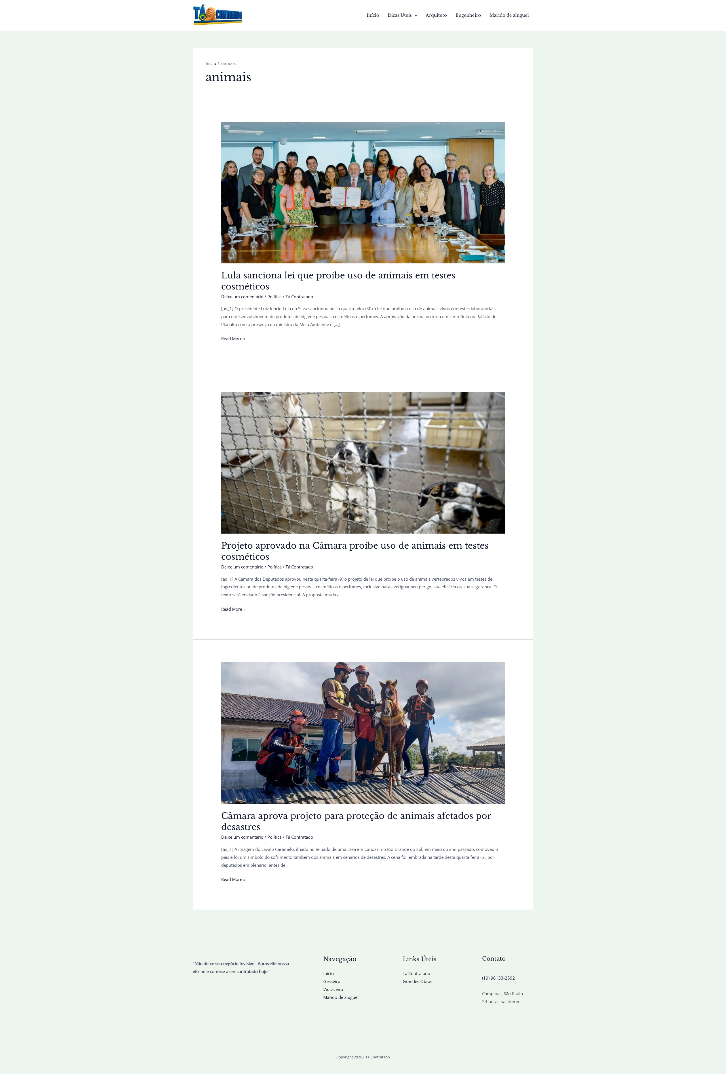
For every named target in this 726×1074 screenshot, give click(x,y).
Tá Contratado (416, 973)
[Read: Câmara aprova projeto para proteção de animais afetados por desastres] (363, 732)
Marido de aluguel (509, 15)
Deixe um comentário (242, 296)
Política (274, 296)
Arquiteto (436, 15)
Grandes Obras (417, 981)
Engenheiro (468, 15)
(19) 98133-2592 (498, 978)
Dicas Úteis (400, 15)
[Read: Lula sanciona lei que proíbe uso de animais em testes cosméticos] (363, 192)
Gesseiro (331, 981)
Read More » (233, 339)
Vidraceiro (333, 989)
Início (373, 15)
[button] (414, 15)
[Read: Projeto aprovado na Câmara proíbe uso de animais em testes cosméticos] (363, 462)
